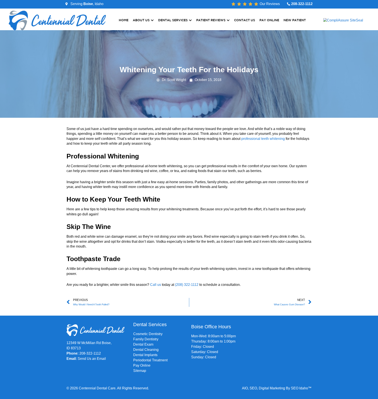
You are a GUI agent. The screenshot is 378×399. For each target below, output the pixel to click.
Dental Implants (145, 355)
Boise (88, 4)
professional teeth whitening (263, 139)
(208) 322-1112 (186, 285)
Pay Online (141, 365)
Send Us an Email (92, 358)
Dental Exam (143, 344)
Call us (155, 285)
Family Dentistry (145, 339)
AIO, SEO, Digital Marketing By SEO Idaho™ (277, 388)
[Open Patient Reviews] (228, 20)
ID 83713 (73, 348)
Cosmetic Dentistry (148, 334)
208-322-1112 (90, 353)
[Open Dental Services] (190, 20)
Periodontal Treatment (150, 360)
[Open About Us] (152, 20)
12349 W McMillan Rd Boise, (89, 343)
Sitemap (139, 371)
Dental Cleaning (146, 350)
